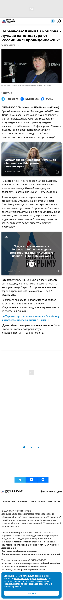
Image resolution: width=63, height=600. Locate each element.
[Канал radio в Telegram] (20, 480)
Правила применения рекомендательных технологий (30, 554)
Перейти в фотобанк (43, 85)
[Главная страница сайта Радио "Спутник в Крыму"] (8, 21)
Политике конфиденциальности (30, 578)
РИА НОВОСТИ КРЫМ (15, 502)
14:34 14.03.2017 (8, 45)
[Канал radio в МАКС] (42, 480)
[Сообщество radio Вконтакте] (31, 480)
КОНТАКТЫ (54, 502)
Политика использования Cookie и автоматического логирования (30, 546)
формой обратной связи (31, 569)
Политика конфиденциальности (19, 551)
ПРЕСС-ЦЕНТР (37, 502)
